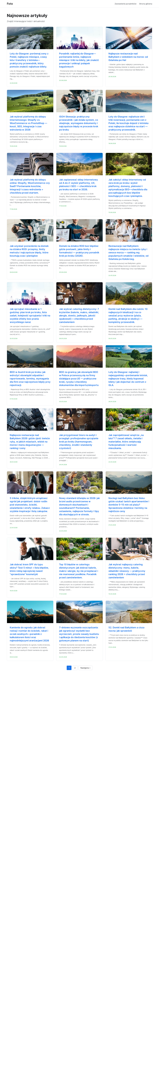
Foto (10, 3)
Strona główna (145, 4)
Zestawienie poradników (125, 4)
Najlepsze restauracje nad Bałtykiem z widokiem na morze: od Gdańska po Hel (128, 57)
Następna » (85, 668)
